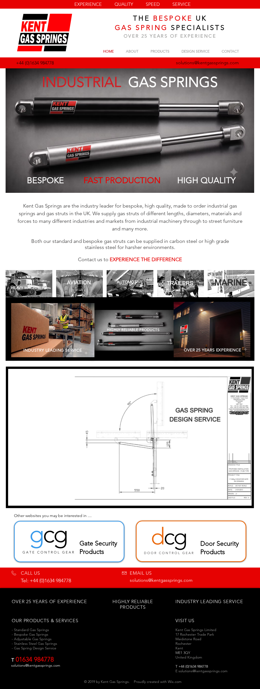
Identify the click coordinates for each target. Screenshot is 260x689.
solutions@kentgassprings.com (161, 580)
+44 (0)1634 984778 (35, 63)
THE (143, 18)
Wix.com (175, 681)
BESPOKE (173, 18)
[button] (245, 500)
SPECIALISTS (197, 28)
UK (200, 18)
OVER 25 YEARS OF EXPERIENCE (170, 36)
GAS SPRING (141, 28)
